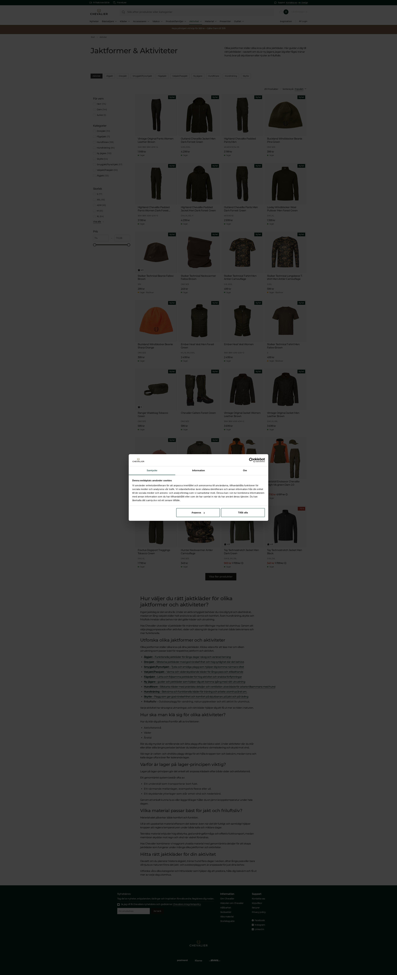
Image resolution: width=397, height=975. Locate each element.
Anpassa (196, 512)
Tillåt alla (243, 512)
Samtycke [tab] (152, 470)
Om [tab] (245, 470)
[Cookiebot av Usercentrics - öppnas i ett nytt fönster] (251, 460)
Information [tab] (198, 470)
